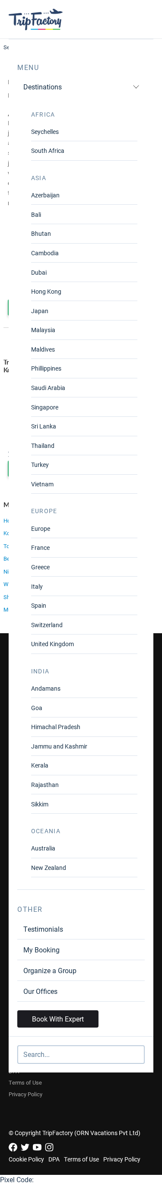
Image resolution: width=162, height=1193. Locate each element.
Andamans (45, 688)
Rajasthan (45, 785)
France (40, 547)
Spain (38, 605)
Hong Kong (46, 291)
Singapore (44, 407)
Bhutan (41, 233)
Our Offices (40, 991)
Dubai (39, 272)
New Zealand (48, 867)
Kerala (39, 765)
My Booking (41, 949)
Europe (40, 528)
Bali (36, 214)
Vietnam (42, 484)
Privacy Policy (25, 1094)
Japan (39, 311)
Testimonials (43, 928)
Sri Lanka (43, 426)
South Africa (47, 150)
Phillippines (46, 368)
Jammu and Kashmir (59, 746)
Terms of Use (25, 1082)
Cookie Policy (26, 1159)
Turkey (40, 464)
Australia (43, 848)
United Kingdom (52, 644)
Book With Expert (58, 1018)
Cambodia (45, 253)
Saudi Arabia (48, 388)
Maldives (43, 349)
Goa (36, 708)
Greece (40, 567)
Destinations (42, 86)
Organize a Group (49, 970)
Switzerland (47, 625)
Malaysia (43, 330)
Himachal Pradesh (55, 727)
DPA (54, 1159)
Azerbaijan (45, 195)
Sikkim (39, 804)
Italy (37, 586)
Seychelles (45, 131)
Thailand (42, 445)
